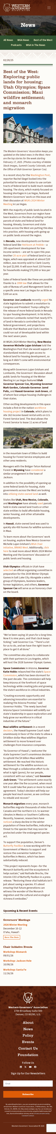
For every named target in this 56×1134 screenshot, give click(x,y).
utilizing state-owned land (23, 494)
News (28, 1029)
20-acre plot (20, 256)
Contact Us (28, 1048)
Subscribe (28, 1094)
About (28, 1022)
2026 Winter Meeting (15, 925)
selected (8, 570)
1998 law (22, 283)
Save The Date (12, 937)
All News (8, 40)
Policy (28, 1035)
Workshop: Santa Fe (14, 970)
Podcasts (16, 45)
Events (28, 1042)
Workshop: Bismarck (15, 952)
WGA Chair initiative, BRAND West (23, 546)
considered (37, 470)
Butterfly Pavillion (13, 846)
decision (8, 730)
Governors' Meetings (16, 919)
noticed (7, 822)
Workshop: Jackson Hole (17, 961)
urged (45, 300)
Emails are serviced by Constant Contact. (36, 1114)
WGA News (23, 40)
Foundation (28, 1055)
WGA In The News (35, 45)
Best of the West (43, 40)
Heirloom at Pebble (33, 245)
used (40, 503)
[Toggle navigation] (49, 7)
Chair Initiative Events (17, 946)
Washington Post (40, 175)
